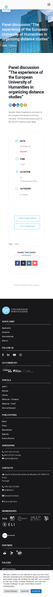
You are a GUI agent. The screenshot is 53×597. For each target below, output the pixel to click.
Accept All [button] (36, 591)
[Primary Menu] (49, 5)
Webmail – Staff (9, 404)
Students (6, 332)
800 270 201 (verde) (12, 455)
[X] (14, 105)
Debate (25, 195)
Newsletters (7, 430)
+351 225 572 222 (11, 452)
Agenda (5, 434)
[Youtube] (14, 355)
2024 (17, 244)
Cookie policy (9, 586)
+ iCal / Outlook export (27, 226)
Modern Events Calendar (30, 285)
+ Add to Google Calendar (27, 218)
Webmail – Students (10, 399)
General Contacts (12, 496)
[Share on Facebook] (17, 263)
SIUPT (4, 387)
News (4, 421)
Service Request (9, 408)
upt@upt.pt (9, 490)
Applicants (6, 328)
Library (5, 395)
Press (4, 426)
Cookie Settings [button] (11, 591)
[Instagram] (20, 355)
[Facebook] (10, 105)
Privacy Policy (10, 569)
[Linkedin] (17, 105)
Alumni (5, 341)
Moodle (5, 391)
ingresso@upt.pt (11, 458)
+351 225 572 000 (11, 487)
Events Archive (8, 438)
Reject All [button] (24, 591)
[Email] (21, 105)
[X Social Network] (23, 263)
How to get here (10, 501)
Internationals (8, 336)
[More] (25, 105)
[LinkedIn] (8, 355)
